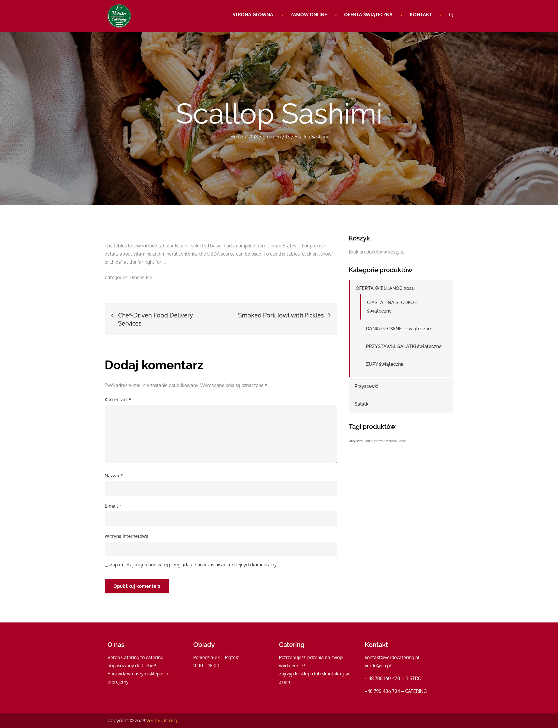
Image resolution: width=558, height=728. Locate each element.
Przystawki (366, 386)
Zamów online (308, 14)
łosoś (402, 440)
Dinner (137, 277)
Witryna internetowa (127, 536)
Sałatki (362, 404)
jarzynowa (356, 440)
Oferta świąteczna (368, 14)
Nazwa (114, 476)
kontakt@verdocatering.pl (392, 657)
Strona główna (253, 14)
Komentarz (118, 399)
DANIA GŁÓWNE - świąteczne (398, 328)
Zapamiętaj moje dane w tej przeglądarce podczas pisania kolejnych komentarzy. (194, 564)
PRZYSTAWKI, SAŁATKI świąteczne (403, 346)
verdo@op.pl (378, 665)
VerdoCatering (161, 720)
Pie (149, 277)
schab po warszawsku (381, 440)
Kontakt (421, 14)
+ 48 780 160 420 (382, 678)
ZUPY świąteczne (384, 364)
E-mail (113, 506)
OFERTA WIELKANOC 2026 (385, 288)
